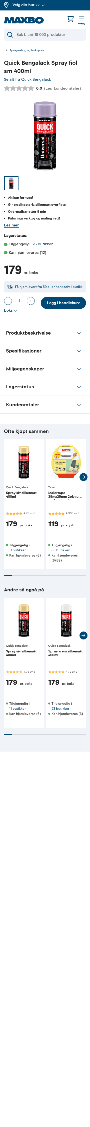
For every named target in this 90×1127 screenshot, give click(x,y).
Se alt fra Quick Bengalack (27, 79)
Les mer (11, 225)
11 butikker (17, 550)
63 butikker (61, 550)
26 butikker (42, 244)
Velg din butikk (26, 5)
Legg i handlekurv (63, 303)
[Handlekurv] (70, 18)
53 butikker (60, 708)
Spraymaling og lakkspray (27, 50)
